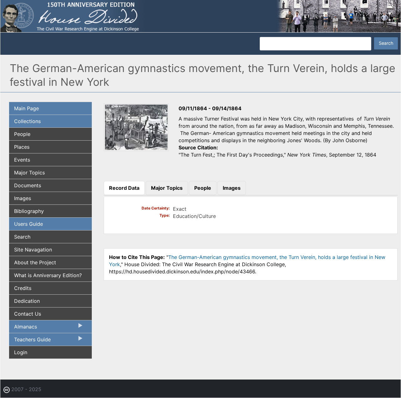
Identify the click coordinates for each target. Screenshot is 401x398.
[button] (136, 149)
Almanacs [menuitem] (23, 328)
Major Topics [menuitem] (29, 172)
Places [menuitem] (21, 147)
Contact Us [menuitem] (27, 314)
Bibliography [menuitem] (29, 211)
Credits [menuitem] (22, 288)
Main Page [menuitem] (26, 108)
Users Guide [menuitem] (28, 224)
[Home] (200, 16)
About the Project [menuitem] (35, 262)
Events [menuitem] (22, 160)
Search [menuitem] (22, 237)
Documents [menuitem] (27, 185)
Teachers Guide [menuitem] (30, 341)
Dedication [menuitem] (27, 301)
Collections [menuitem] (27, 121)
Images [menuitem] (22, 198)
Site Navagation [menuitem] (33, 249)
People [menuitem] (22, 134)
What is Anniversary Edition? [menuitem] (48, 275)
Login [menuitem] (20, 352)
